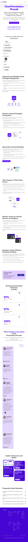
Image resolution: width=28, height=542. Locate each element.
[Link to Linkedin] (2, 535)
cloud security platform (7, 537)
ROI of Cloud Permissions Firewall (8, 468)
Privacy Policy (21, 535)
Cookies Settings (24, 535)
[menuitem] (11, 513)
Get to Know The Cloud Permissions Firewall (18, 472)
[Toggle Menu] (25, 2)
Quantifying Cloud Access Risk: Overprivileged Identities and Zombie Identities (19, 464)
